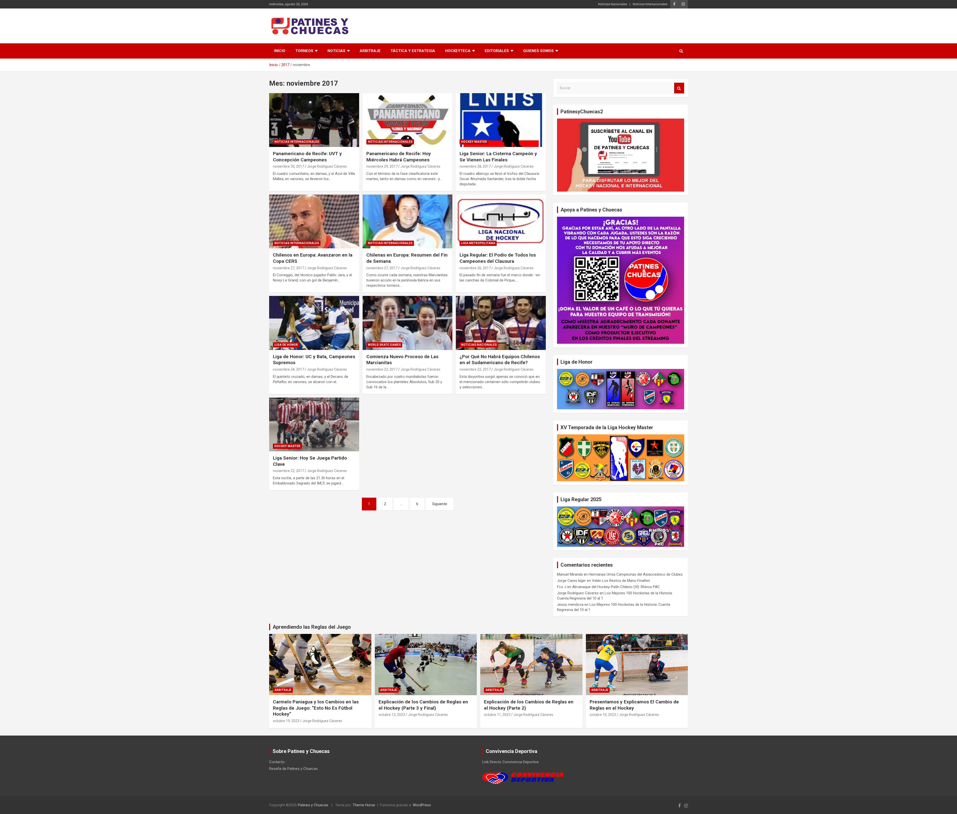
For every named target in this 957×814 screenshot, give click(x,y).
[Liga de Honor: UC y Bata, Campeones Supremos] (314, 323)
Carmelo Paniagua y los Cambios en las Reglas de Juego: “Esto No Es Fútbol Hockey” (316, 708)
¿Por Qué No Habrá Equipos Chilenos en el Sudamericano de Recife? (500, 360)
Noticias (336, 51)
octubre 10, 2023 (603, 715)
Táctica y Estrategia (413, 51)
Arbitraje (370, 51)
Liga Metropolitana (478, 243)
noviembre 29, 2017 (382, 166)
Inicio (279, 51)
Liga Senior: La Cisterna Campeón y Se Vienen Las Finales (498, 157)
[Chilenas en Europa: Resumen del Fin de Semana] (407, 221)
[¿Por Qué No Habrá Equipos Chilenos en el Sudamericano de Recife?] (501, 323)
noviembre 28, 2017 (475, 166)
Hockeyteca (458, 51)
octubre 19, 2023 (286, 721)
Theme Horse (364, 805)
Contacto (277, 762)
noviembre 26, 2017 (475, 268)
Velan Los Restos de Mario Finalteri (621, 580)
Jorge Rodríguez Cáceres (327, 166)
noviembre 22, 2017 (475, 369)
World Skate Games (384, 344)
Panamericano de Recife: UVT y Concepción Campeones (307, 157)
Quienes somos (538, 51)
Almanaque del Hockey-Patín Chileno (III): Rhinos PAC (616, 587)
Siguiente (439, 504)
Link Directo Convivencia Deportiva (510, 762)
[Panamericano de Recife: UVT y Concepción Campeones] (314, 120)
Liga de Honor (286, 344)
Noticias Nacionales (612, 4)
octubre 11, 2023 (497, 715)
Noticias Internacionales (650, 4)
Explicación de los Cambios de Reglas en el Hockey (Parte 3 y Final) (423, 705)
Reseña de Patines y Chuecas (293, 768)
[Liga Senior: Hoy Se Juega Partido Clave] (314, 424)
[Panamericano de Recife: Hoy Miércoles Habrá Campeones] (407, 120)
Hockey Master (474, 141)
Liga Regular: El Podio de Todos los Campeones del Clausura (498, 258)
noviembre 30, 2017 (288, 166)
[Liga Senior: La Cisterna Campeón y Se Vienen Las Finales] (501, 120)
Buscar (679, 88)
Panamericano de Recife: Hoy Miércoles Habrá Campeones (398, 157)
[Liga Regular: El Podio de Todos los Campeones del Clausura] (501, 221)
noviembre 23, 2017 (382, 369)
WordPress (422, 805)
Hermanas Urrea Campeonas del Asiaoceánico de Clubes (636, 574)
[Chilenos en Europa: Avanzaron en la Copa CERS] (314, 221)
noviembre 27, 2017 (288, 268)
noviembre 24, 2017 (288, 369)
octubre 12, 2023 (392, 715)
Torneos (304, 51)
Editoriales (497, 51)
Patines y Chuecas (313, 805)
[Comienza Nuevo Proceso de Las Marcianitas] (407, 323)
